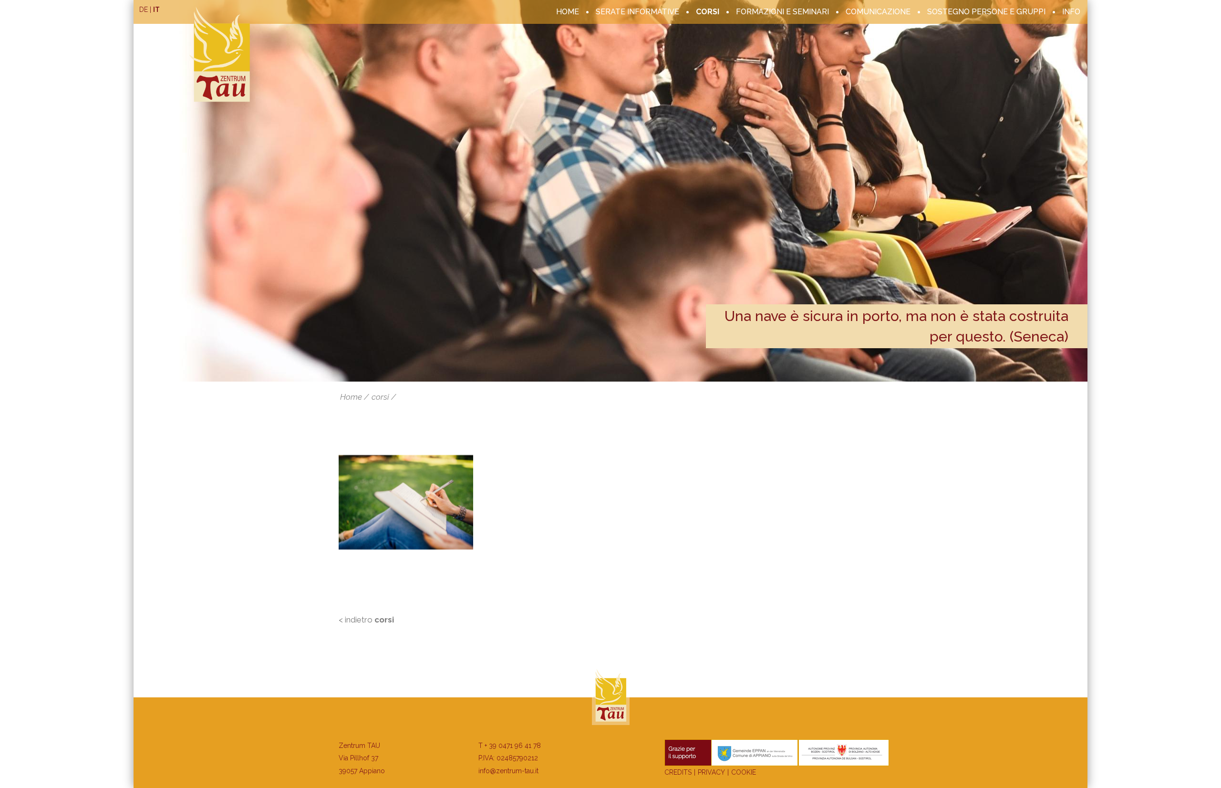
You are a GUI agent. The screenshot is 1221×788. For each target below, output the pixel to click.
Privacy (711, 772)
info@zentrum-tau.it (508, 771)
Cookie (743, 772)
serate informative (637, 11)
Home (567, 11)
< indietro (366, 619)
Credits (678, 772)
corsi (707, 11)
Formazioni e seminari (782, 11)
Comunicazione (878, 11)
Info (1071, 11)
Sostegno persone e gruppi (986, 11)
